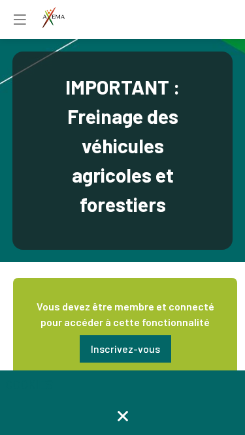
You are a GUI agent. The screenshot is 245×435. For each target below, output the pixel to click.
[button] (125, 349)
